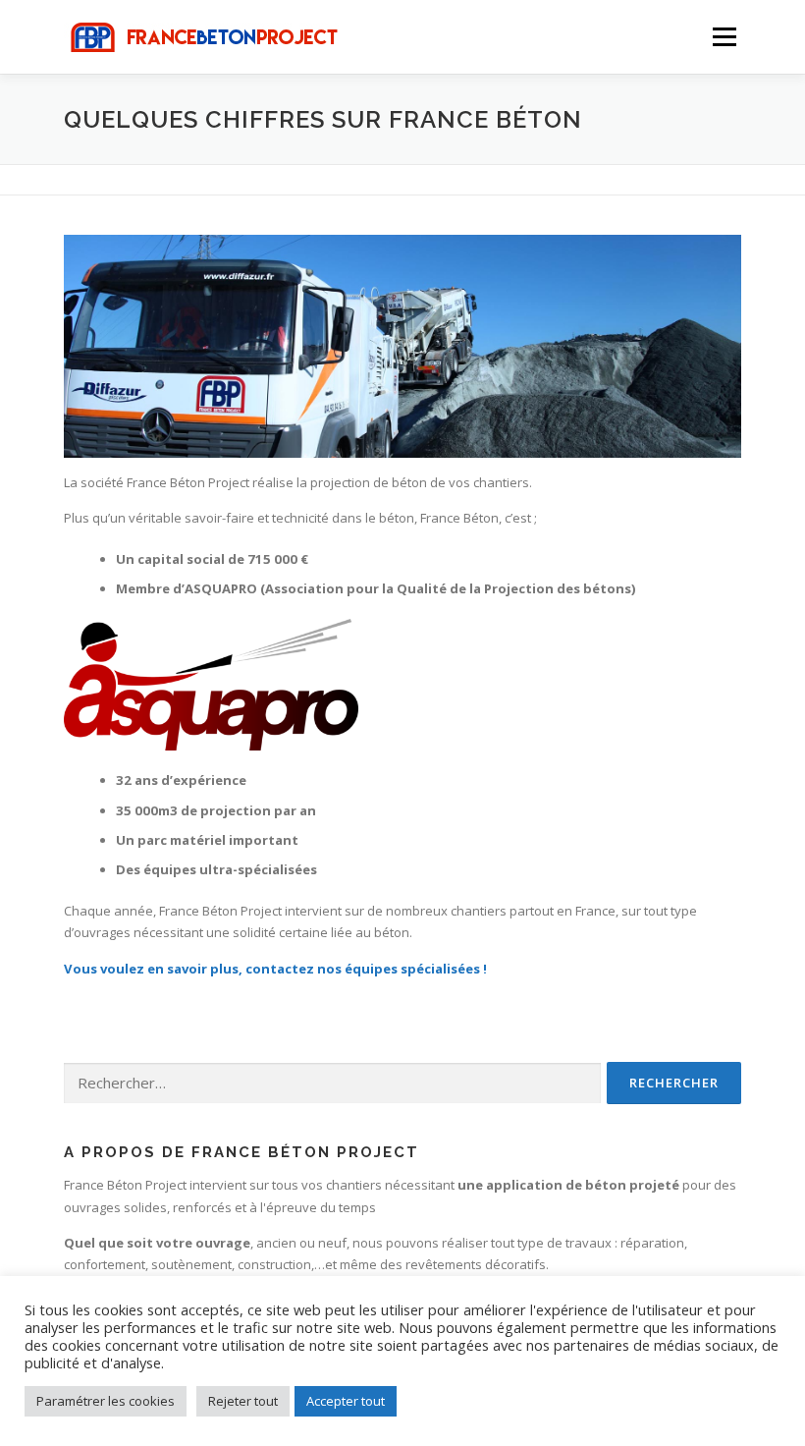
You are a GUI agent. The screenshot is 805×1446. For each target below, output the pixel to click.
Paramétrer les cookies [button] (105, 1401)
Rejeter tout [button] (243, 1401)
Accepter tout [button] (345, 1401)
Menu (724, 36)
